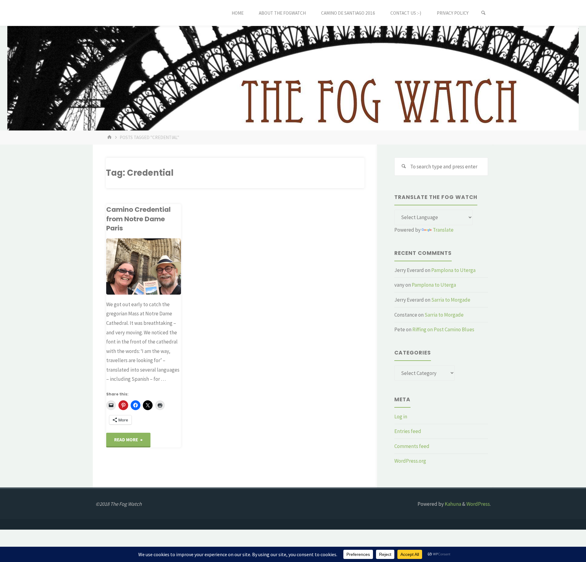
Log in (400, 416)
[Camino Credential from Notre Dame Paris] (143, 266)
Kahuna (452, 504)
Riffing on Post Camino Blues (443, 329)
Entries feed (407, 431)
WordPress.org (410, 460)
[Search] (483, 13)
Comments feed (411, 446)
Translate (443, 229)
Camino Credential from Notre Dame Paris (138, 219)
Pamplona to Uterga (453, 270)
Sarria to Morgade (450, 299)
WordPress (478, 504)
